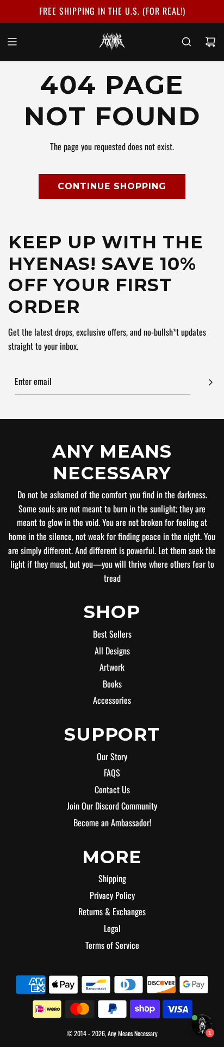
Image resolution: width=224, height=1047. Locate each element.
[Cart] (210, 42)
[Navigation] (12, 42)
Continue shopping (112, 186)
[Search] (186, 42)
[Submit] (210, 382)
